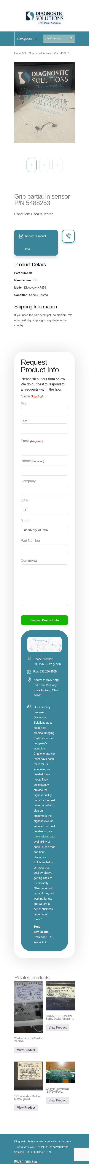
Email (32, 441)
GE (25, 53)
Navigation (24, 39)
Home (17, 53)
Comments (29, 560)
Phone (32, 461)
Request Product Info (35, 242)
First (24, 403)
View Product (26, 1050)
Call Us (68, 236)
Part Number (30, 540)
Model (25, 521)
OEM (25, 501)
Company (28, 481)
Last (24, 421)
